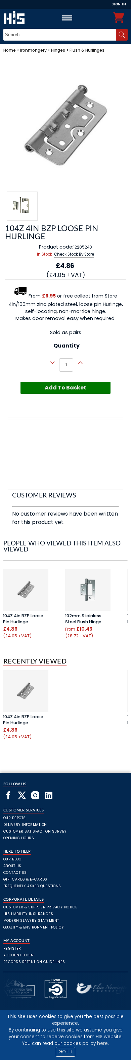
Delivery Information (25, 824)
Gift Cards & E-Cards (25, 879)
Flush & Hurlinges (87, 50)
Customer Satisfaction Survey (35, 831)
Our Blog (12, 859)
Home (9, 50)
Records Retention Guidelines (34, 961)
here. (103, 1043)
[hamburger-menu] (67, 18)
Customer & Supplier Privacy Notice (40, 907)
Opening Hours (18, 838)
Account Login (18, 955)
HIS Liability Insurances (28, 913)
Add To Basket (65, 387)
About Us (12, 865)
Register (12, 948)
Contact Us (15, 872)
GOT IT (65, 1052)
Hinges (58, 50)
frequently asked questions (32, 886)
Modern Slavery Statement (31, 920)
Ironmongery (33, 50)
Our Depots (14, 817)
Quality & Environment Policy (33, 927)
